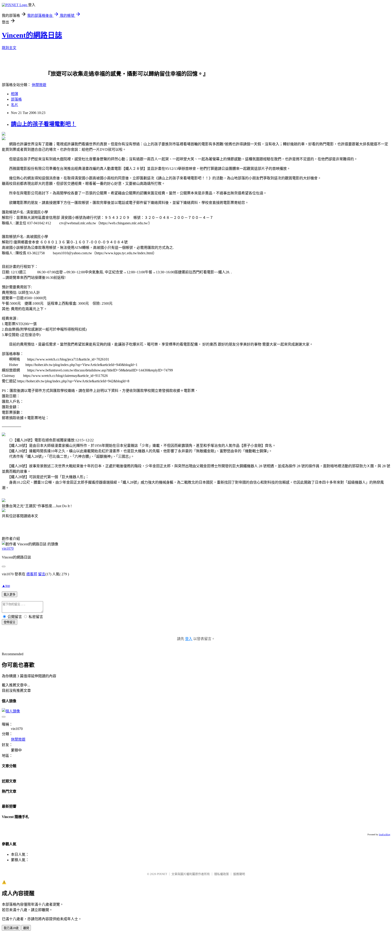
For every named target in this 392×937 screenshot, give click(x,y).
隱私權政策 (221, 874)
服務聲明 (239, 874)
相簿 (14, 94)
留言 (41, 574)
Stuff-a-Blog (384, 834)
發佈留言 (9, 622)
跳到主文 (9, 48)
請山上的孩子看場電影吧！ (43, 124)
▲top (6, 586)
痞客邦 (31, 574)
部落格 (16, 99)
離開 (26, 928)
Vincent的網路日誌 (32, 35)
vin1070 (8, 548)
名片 (14, 105)
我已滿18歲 (11, 928)
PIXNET (162, 874)
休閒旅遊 (39, 85)
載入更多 (9, 594)
